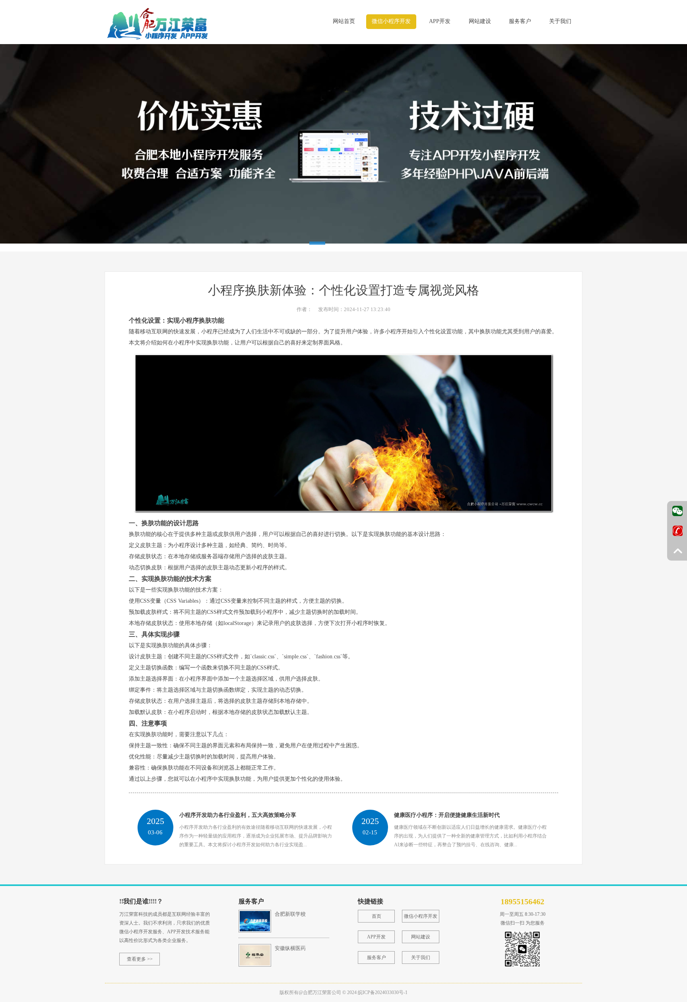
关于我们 (560, 21)
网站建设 (480, 21)
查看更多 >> (140, 959)
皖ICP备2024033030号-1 (383, 992)
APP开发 (439, 21)
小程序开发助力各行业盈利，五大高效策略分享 (237, 815)
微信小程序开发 (391, 21)
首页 (376, 916)
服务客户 (520, 21)
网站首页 (344, 21)
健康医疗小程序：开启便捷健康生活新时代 (447, 815)
